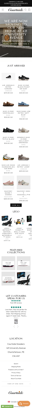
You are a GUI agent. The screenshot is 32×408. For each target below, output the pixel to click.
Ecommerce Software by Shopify (16, 406)
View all (16, 205)
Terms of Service (16, 375)
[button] (14, 326)
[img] (16, 301)
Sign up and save (16, 383)
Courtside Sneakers (16, 344)
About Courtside (16, 378)
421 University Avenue (16, 348)
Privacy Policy (16, 372)
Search (16, 363)
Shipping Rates (16, 366)
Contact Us (8, 406)
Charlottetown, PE (16, 352)
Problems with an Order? (16, 369)
